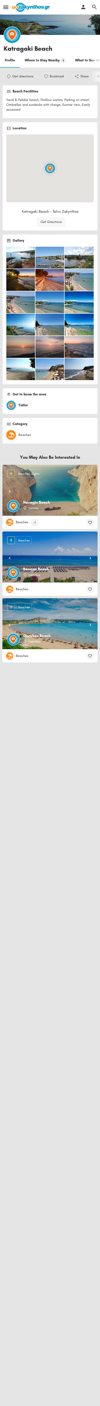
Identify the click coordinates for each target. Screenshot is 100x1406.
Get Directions (51, 222)
